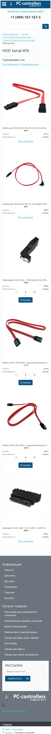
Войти (7, 729)
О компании (11, 586)
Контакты (9, 598)
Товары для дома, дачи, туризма (22, 637)
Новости (9, 570)
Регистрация (17, 729)
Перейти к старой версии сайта (26, 11)
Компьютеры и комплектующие (21, 632)
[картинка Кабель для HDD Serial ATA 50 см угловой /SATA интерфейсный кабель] (25, 174)
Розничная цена (30, 64)
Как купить (10, 575)
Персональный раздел (14, 710)
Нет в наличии (25, 141)
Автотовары (11, 643)
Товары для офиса (14, 649)
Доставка (9, 581)
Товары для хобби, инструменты (22, 654)
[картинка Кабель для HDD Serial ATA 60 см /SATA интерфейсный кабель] (25, 98)
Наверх (8, 724)
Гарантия (9, 592)
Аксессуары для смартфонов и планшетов (21, 613)
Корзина (8, 732)
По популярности (11, 64)
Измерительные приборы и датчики (23, 620)
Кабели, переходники (16, 626)
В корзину (25, 299)
